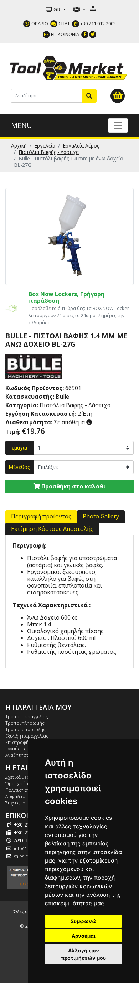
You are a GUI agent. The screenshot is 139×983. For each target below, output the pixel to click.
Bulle (62, 396)
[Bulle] (33, 366)
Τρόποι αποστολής (25, 729)
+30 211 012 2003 (97, 23)
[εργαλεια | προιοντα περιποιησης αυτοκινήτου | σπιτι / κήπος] (69, 66)
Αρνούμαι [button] (84, 936)
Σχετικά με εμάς (21, 777)
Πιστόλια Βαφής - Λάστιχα (49, 152)
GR (57, 9)
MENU (21, 125)
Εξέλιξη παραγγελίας (26, 736)
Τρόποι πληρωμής (25, 723)
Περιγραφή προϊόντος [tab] (41, 516)
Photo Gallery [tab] (101, 516)
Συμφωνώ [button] (84, 921)
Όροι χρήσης (19, 783)
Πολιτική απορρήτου (27, 790)
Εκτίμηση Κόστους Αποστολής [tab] (52, 529)
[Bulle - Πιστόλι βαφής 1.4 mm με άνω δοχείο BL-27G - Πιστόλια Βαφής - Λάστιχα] (69, 236)
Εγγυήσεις (15, 748)
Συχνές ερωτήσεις (24, 803)
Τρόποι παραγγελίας (26, 716)
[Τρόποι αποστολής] (11, 308)
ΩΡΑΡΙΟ (39, 23)
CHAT (63, 23)
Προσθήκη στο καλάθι (73, 486)
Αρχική (19, 145)
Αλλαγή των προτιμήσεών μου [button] (83, 954)
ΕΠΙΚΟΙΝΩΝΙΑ (64, 34)
